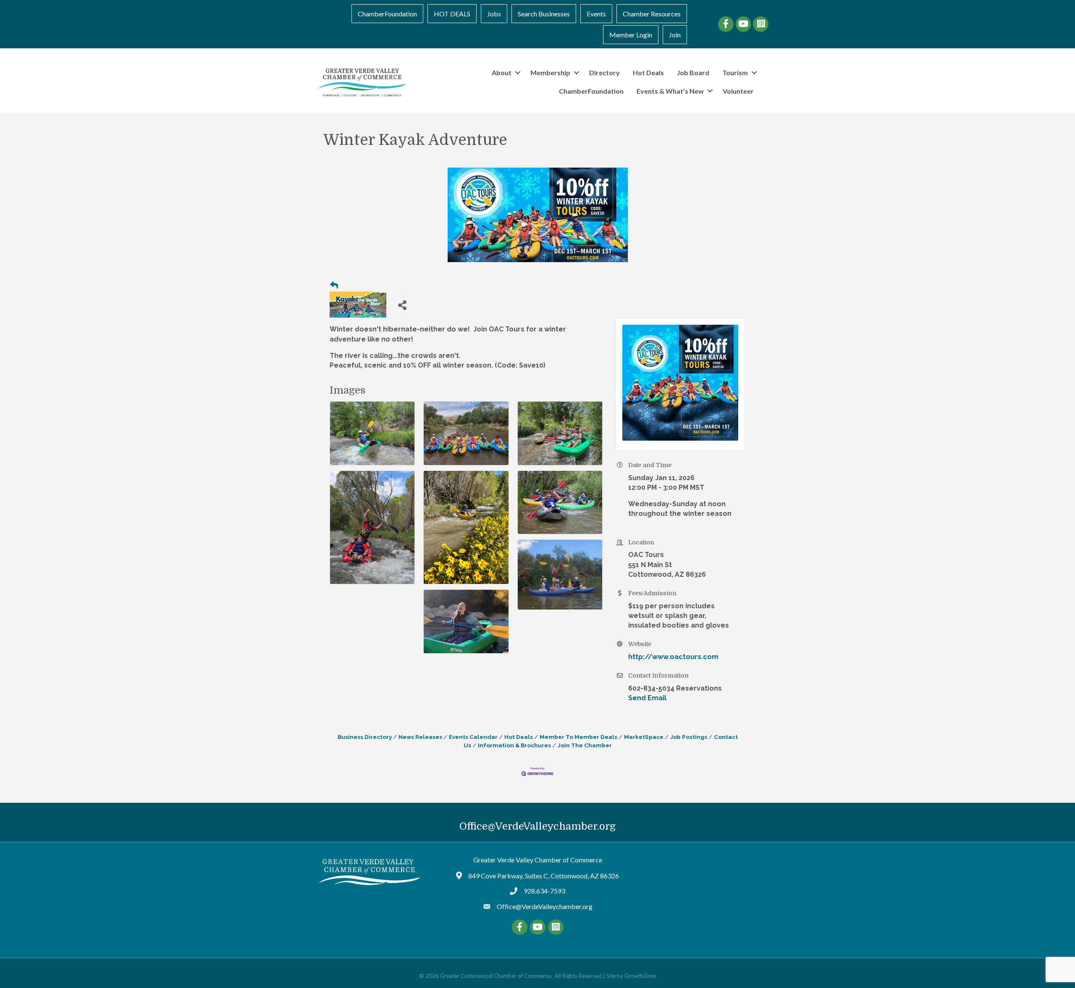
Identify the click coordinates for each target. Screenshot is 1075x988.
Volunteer (738, 91)
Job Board (693, 72)
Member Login (630, 35)
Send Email (647, 698)
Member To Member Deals (578, 736)
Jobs (494, 14)
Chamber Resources (652, 14)
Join (675, 35)
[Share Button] (402, 304)
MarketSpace (643, 736)
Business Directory (365, 736)
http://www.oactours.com (673, 657)
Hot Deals (648, 72)
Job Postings (688, 736)
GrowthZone (640, 975)
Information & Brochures (514, 745)
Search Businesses (544, 14)
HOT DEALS (452, 14)
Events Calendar (473, 736)
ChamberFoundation (387, 14)
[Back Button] (334, 286)
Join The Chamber (585, 745)
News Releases (420, 736)
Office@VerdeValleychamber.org (537, 826)
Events (596, 14)
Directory (604, 72)
